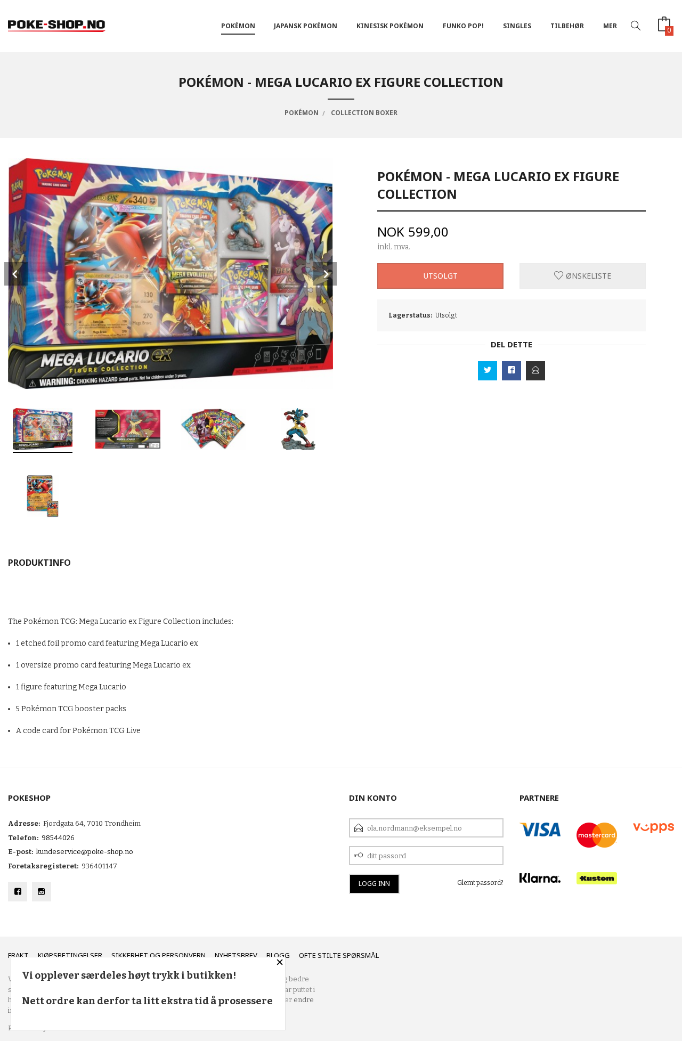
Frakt (18, 955)
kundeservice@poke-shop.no (84, 852)
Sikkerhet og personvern (158, 955)
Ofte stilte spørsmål (339, 955)
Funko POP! (463, 25)
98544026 (58, 838)
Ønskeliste (587, 276)
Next (325, 274)
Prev (16, 274)
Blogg (278, 955)
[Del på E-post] (535, 370)
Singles (517, 25)
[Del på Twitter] (487, 370)
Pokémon (238, 25)
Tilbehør (567, 25)
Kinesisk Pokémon (390, 25)
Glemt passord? (480, 883)
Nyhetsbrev (236, 955)
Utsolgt (441, 276)
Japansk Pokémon (305, 25)
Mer (610, 25)
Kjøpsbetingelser (70, 955)
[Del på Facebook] (511, 370)
